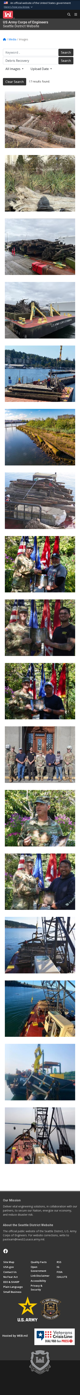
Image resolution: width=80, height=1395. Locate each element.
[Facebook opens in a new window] (5, 1251)
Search (66, 52)
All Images (13, 69)
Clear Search (14, 82)
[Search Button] (67, 14)
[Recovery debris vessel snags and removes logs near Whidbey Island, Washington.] (40, 1008)
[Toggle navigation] (74, 14)
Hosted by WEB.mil (15, 1335)
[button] (18, 7)
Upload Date (40, 69)
